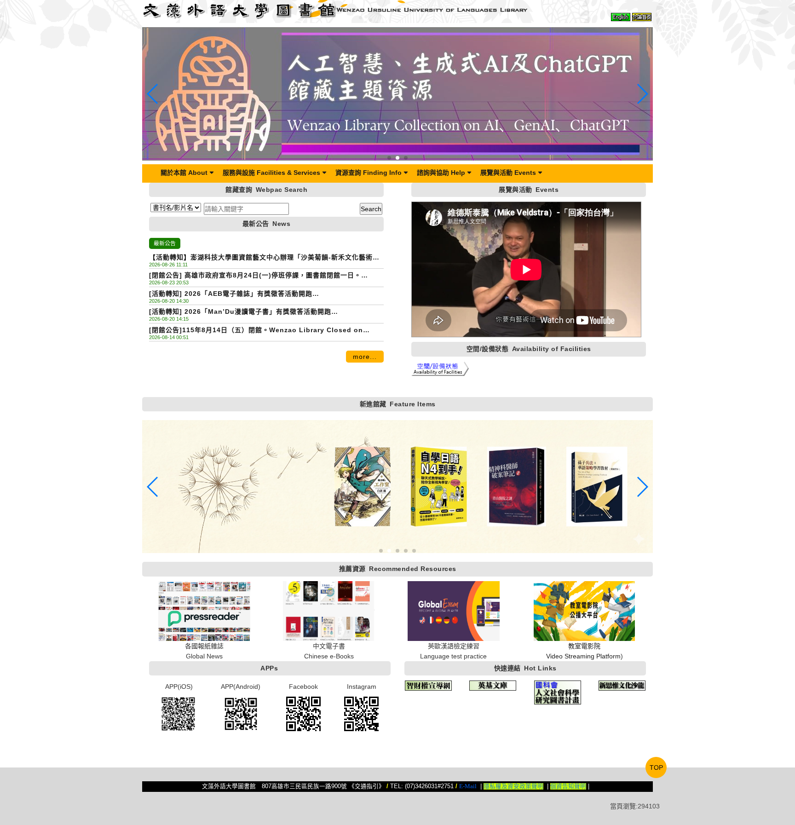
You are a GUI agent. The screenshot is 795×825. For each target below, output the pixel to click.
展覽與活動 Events (508, 172)
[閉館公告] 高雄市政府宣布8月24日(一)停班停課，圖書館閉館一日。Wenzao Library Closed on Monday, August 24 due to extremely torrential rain (262, 275)
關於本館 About (184, 172)
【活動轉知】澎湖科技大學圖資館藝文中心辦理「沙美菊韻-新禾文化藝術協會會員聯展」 (264, 258)
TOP (656, 767)
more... (365, 356)
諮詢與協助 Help (441, 172)
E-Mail (468, 786)
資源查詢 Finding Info (368, 172)
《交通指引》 (367, 786)
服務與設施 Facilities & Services (271, 172)
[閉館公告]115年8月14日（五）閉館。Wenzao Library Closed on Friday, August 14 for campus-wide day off (256, 330)
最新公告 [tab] (165, 243)
